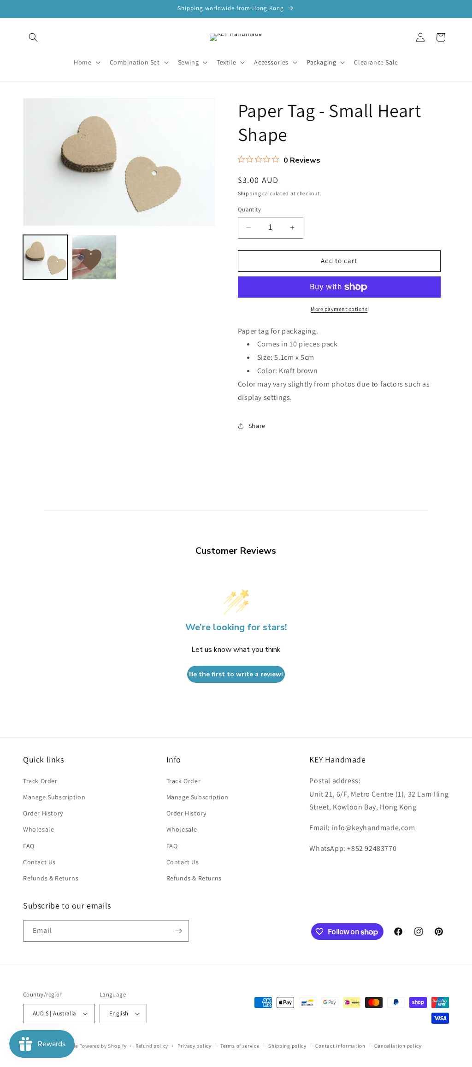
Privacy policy (194, 1046)
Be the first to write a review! (236, 674)
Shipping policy (287, 1046)
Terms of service (239, 1046)
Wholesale (38, 829)
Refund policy (152, 1046)
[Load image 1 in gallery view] (45, 257)
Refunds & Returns (50, 878)
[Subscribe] (178, 931)
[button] (33, 37)
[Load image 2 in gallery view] (94, 257)
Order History (43, 813)
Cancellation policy (397, 1046)
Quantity (249, 209)
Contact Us (39, 862)
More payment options (339, 308)
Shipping (249, 193)
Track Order (40, 781)
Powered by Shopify (103, 1046)
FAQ (29, 846)
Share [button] (257, 426)
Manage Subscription (54, 797)
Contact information (340, 1046)
